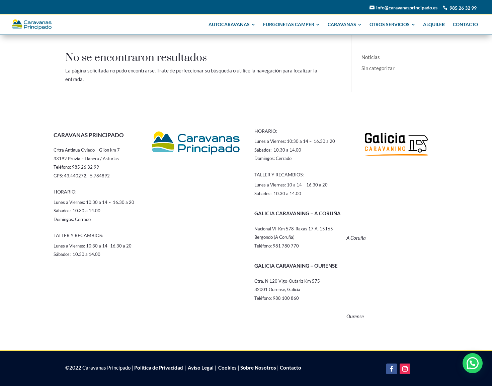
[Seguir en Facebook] (391, 369)
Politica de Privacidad (158, 368)
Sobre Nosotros (258, 368)
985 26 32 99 (463, 8)
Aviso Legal (201, 368)
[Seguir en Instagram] (405, 369)
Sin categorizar (378, 68)
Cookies (227, 368)
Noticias (370, 57)
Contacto (290, 368)
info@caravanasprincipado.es (406, 7)
